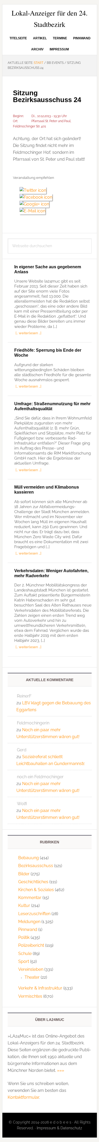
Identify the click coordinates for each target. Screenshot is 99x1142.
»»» (60, 1070)
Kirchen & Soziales (36, 889)
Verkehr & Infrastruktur (40, 988)
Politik (24, 937)
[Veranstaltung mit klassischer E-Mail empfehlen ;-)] (32, 210)
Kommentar (29, 897)
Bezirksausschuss (35, 865)
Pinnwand (27, 929)
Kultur (24, 905)
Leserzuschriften (34, 913)
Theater (32, 977)
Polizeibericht (31, 945)
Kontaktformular (23, 1097)
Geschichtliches (33, 881)
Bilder (24, 873)
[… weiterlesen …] (28, 333)
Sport (23, 961)
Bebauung (28, 857)
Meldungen (29, 921)
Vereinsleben (30, 969)
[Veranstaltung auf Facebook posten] (38, 197)
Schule (25, 953)
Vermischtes (30, 996)
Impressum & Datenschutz (59, 1128)
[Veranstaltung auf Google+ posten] (36, 204)
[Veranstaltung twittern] (35, 190)
